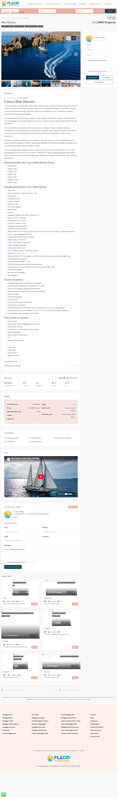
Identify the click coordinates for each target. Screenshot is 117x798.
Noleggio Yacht (52, 4)
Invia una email (92, 77)
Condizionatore (10, 441)
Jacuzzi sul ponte (31, 26)
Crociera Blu (94, 4)
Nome (6, 527)
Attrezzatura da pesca (12, 438)
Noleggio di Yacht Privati (68, 718)
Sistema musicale (36, 441)
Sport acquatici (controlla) (63, 438)
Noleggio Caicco (34, 4)
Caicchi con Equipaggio (39, 724)
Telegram (64, 750)
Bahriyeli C (6, 672)
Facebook (38, 750)
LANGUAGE (6, 12)
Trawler (82, 4)
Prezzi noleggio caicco (9, 733)
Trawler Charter (12, 353)
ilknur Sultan (48, 598)
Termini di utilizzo (30, 562)
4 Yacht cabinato (7, 26)
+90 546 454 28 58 (34, 514)
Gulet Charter (12, 347)
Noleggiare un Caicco (38, 718)
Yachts (11, 98)
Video (40, 26)
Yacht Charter (12, 350)
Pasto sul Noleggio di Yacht (69, 730)
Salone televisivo (36, 438)
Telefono (45, 527)
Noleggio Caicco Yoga (38, 727)
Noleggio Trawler (8, 721)
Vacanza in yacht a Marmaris (69, 733)
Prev (24, 690)
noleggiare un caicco (9, 727)
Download (74, 366)
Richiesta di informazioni (13, 567)
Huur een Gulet (94, 736)
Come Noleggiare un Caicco (40, 721)
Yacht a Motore (70, 4)
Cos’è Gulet (6, 730)
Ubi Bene (47, 628)
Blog (91, 718)
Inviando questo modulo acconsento (21, 562)
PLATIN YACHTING (49, 766)
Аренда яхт (94, 721)
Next (55, 690)
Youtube (81, 750)
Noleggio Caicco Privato (39, 730)
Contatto (93, 715)
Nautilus (5, 641)
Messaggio (7, 545)
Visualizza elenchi (73, 507)
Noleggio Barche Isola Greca (69, 727)
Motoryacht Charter (13, 355)
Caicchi (16, 98)
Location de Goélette (96, 727)
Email (6, 536)
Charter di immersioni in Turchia (70, 721)
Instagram (73, 750)
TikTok (56, 750)
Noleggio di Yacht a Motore (11, 724)
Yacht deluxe (19, 26)
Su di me (107, 4)
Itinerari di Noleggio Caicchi (40, 733)
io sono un (45, 536)
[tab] (68, 38)
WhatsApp (45, 514)
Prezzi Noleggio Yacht (67, 715)
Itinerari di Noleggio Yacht (69, 724)
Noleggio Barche (8, 718)
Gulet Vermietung (95, 730)
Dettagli (34, 604)
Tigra (4, 598)
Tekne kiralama (95, 724)
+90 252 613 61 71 (20, 514)
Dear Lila (47, 672)
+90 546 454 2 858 (19, 12)
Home (6, 98)
